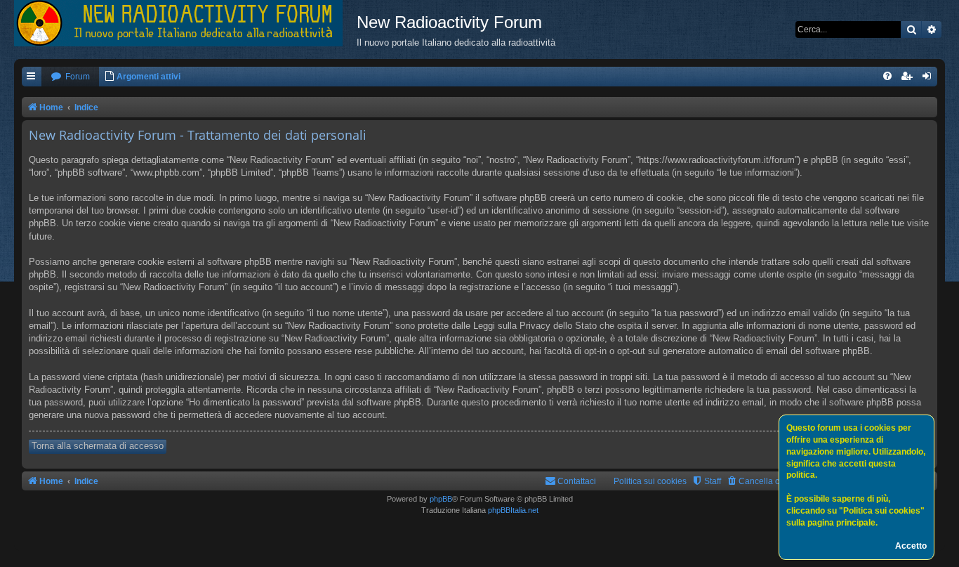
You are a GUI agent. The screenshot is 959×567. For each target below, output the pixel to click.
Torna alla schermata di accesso (98, 446)
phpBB (441, 499)
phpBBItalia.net (513, 510)
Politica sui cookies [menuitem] (650, 481)
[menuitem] (70, 76)
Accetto (911, 546)
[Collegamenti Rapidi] (31, 76)
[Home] (185, 23)
